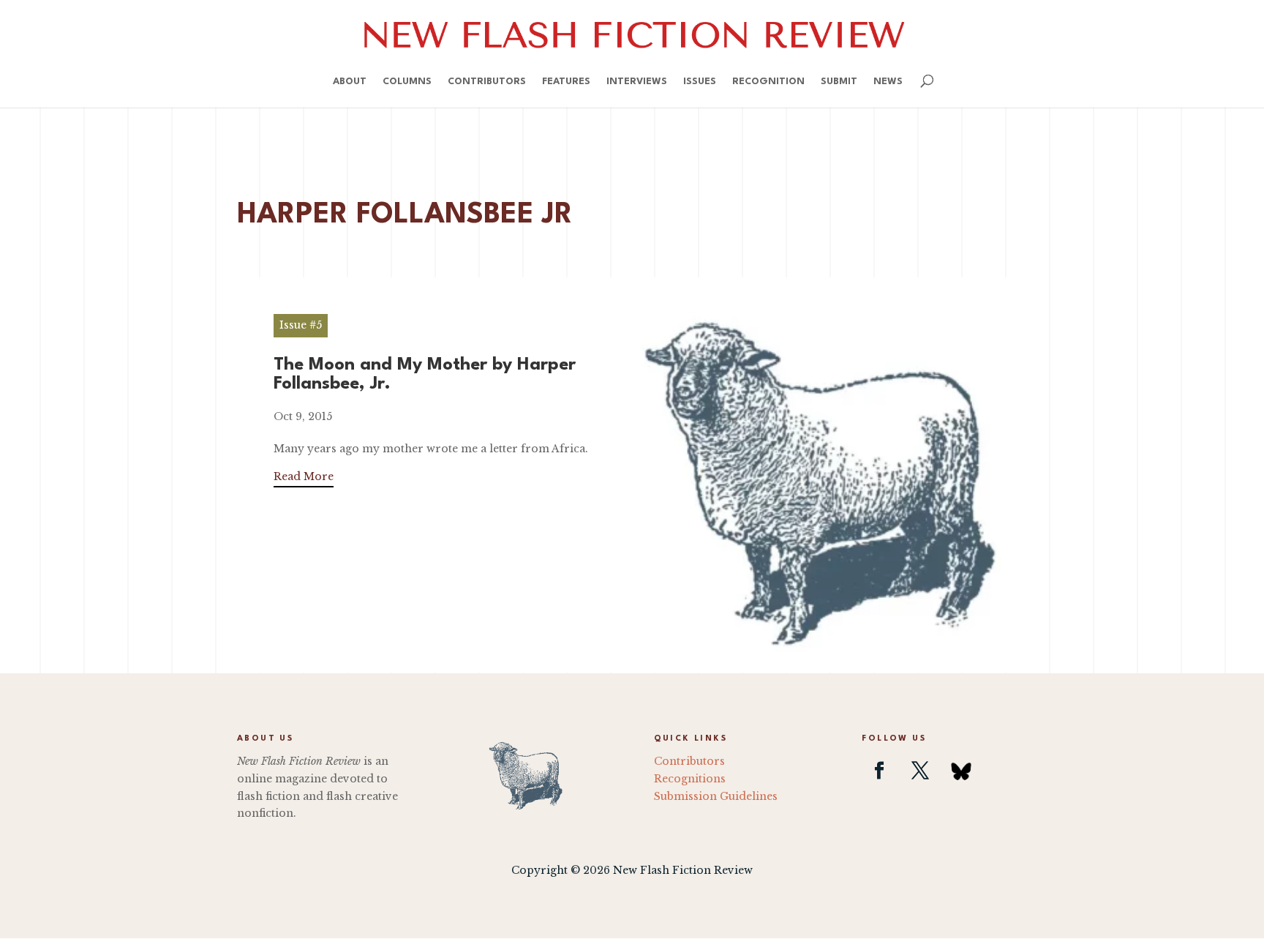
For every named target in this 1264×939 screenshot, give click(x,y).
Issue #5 (300, 325)
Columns (407, 81)
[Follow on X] (920, 770)
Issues (699, 81)
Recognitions (690, 778)
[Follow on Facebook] (879, 770)
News (888, 81)
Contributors (487, 81)
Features (566, 81)
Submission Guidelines (716, 796)
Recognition (768, 81)
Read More (304, 476)
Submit (839, 81)
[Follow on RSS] (961, 770)
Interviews (636, 81)
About (349, 81)
